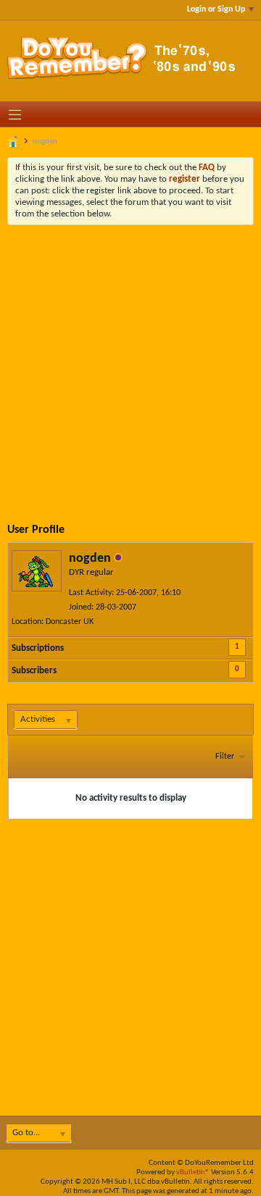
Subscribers (34, 670)
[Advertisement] (130, 362)
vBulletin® (193, 1172)
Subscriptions (38, 648)
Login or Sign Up (216, 9)
